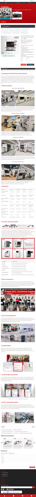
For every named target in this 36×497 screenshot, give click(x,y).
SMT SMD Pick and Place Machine (6, 429)
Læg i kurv (31, 64)
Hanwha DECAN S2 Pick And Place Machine (25, 433)
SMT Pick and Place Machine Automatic (7, 431)
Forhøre (23, 64)
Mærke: (22, 59)
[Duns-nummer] (11, 492)
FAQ (2, 70)
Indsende (32, 467)
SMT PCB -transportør (17, 28)
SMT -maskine (15, 433)
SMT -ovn (3, 28)
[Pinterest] (13, 489)
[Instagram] (11, 489)
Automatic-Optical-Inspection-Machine (27, 271)
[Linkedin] (3, 489)
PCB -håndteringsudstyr (24, 32)
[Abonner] (33, 487)
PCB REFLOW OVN (16, 32)
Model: (22, 57)
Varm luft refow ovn (5, 30)
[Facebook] (9, 489)
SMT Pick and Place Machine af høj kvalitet (21, 431)
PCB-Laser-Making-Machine (30, 274)
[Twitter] (5, 489)
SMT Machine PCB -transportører (15, 30)
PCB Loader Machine (26, 28)
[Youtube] (1, 489)
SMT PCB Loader (9, 28)
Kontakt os (18, 2)
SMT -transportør (24, 30)
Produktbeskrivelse (4, 68)
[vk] (7, 489)
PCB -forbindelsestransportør (6, 32)
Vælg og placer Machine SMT (17, 429)
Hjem (6, 2)
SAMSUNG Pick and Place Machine (7, 433)
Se (5, 18)
